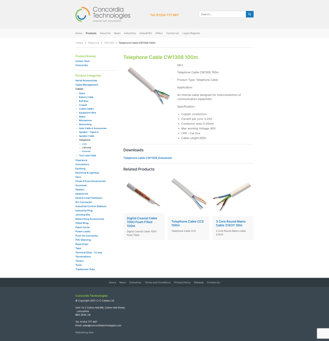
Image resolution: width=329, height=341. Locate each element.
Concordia (81, 65)
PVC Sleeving (83, 239)
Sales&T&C (145, 33)
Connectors (82, 164)
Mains (82, 116)
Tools (78, 264)
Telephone (93, 42)
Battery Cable (86, 97)
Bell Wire (83, 101)
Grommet (81, 185)
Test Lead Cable (87, 155)
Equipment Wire (87, 112)
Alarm (82, 93)
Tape (78, 248)
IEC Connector (83, 202)
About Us (105, 33)
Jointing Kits (82, 214)
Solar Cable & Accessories (93, 128)
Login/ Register (191, 33)
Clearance (81, 160)
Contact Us (172, 33)
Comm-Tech (82, 61)
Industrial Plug (84, 210)
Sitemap (199, 282)
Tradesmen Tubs (85, 269)
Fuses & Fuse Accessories (90, 181)
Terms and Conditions (158, 282)
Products (91, 33)
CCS (84, 144)
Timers (79, 260)
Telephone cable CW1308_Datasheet (147, 158)
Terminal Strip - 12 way (88, 252)
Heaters (79, 189)
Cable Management (86, 84)
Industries (130, 33)
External (86, 151)
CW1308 (109, 42)
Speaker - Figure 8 (89, 132)
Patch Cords (82, 227)
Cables (79, 42)
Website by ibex (84, 332)
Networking (85, 124)
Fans (78, 176)
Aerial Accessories (86, 80)
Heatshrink (81, 193)
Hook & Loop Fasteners (88, 197)
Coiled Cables (86, 108)
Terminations (83, 256)
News (117, 33)
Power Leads (82, 231)
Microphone (85, 120)
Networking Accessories (89, 218)
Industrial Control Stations (90, 206)
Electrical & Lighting (87, 172)
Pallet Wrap (82, 223)
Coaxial (83, 105)
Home (78, 33)
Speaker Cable (86, 136)
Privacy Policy (182, 282)
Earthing (80, 168)
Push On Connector (86, 235)
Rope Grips (81, 244)
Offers (159, 33)
